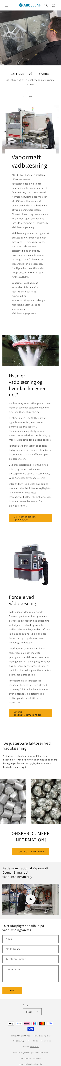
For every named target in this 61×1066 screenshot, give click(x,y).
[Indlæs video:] (30, 899)
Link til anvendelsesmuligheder (27, 713)
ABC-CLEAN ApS (23, 1036)
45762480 (34, 1046)
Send (12, 990)
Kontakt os (46, 1041)
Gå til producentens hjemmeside (25, 518)
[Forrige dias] (23, 96)
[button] (6, 5)
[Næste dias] (37, 96)
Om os (35, 1041)
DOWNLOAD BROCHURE (30, 851)
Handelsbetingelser (42, 1036)
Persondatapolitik (21, 1041)
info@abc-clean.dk (33, 1064)
